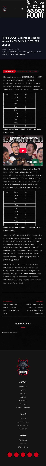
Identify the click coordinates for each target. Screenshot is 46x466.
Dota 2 (23, 418)
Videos (23, 397)
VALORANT (23, 429)
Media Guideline (23, 407)
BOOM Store (23, 447)
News (11, 49)
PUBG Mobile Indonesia (27, 274)
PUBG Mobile (23, 425)
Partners (23, 400)
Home (4, 49)
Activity (23, 393)
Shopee (23, 443)
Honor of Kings (23, 422)
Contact (23, 404)
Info (17, 49)
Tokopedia (23, 440)
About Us (23, 386)
